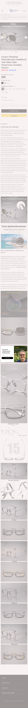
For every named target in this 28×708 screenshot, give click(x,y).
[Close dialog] (26, 347)
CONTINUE (7, 358)
